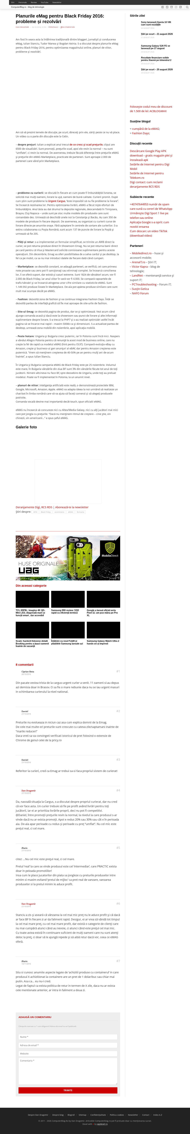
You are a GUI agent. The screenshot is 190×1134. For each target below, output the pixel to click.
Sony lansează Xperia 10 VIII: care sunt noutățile (156, 23)
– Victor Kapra (139, 266)
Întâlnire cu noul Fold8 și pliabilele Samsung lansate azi (67, 642)
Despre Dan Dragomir (38, 1115)
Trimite (68, 1090)
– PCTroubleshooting (143, 284)
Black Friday (46, 512)
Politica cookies (117, 1115)
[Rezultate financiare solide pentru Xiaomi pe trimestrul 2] (135, 59)
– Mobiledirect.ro (141, 253)
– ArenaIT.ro (137, 262)
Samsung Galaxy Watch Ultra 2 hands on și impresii (103, 642)
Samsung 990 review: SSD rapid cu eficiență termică (65, 611)
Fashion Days (140, 133)
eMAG (70, 512)
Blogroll (71, 1115)
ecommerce (59, 512)
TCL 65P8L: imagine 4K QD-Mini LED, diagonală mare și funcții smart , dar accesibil (30, 613)
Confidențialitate (98, 1115)
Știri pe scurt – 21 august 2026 (157, 34)
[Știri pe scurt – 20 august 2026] (135, 70)
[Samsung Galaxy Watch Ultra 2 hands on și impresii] (103, 630)
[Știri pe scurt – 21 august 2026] (135, 35)
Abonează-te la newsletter (71, 507)
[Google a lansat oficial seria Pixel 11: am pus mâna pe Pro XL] (103, 599)
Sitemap (82, 1115)
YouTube (44, 2)
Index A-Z (157, 1115)
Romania (80, 512)
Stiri (12, 2)
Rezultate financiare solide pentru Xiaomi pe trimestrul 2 (156, 58)
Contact (145, 1115)
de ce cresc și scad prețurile (86, 144)
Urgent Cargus (56, 201)
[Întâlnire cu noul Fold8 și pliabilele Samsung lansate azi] (68, 630)
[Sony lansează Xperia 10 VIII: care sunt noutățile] (135, 23)
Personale (22, 2)
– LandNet (136, 275)
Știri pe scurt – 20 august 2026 (157, 69)
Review (34, 2)
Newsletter (56, 2)
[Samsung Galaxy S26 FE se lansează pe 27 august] (135, 47)
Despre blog (58, 1115)
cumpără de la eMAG (145, 129)
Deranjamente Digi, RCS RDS (34, 507)
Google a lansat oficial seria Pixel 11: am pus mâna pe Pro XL (102, 613)
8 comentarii (69, 27)
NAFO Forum (140, 293)
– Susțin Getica (139, 289)
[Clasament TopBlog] (152, 307)
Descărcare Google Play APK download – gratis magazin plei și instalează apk (151, 155)
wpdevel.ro (102, 1124)
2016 (35, 512)
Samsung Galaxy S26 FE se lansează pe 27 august (155, 47)
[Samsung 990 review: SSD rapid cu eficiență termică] (68, 599)
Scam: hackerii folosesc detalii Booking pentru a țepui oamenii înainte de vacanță (32, 643)
